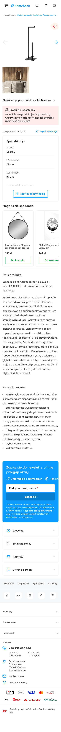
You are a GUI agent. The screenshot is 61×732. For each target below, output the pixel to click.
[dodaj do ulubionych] (54, 26)
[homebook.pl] (20, 5)
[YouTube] (18, 595)
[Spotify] (53, 595)
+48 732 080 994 (20, 648)
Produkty (9, 583)
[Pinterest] (41, 595)
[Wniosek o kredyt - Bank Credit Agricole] (50, 699)
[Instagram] (30, 595)
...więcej (28, 517)
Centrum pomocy (18, 682)
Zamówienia (9, 622)
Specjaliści (38, 583)
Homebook (8, 633)
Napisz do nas (16, 676)
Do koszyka (18, 260)
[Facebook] (7, 595)
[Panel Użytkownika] (46, 5)
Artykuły (52, 583)
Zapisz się (30, 496)
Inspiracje (23, 583)
